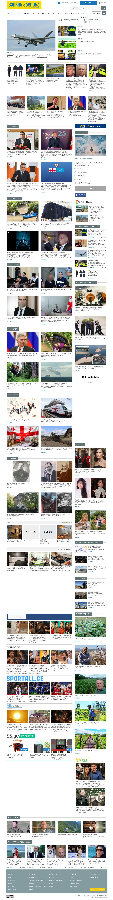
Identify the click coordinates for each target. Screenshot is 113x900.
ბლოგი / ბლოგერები (71, 20)
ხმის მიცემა (90, 188)
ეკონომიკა (13, 395)
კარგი (79, 168)
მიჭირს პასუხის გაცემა (84, 183)
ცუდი (79, 179)
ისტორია (12, 458)
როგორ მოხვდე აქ (67, 522)
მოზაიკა (79, 445)
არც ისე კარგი (82, 172)
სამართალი (13, 264)
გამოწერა (88, 3)
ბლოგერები (13, 818)
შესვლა (103, 3)
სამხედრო (80, 578)
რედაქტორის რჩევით (85, 283)
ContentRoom (65, 549)
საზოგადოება (14, 198)
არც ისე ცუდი (81, 175)
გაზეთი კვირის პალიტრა (91, 21)
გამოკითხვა (81, 132)
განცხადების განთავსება (68, 3)
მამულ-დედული (83, 614)
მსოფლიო (12, 329)
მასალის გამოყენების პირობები (99, 897)
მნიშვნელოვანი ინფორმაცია (89, 543)
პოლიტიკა (13, 126)
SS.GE (9, 522)
